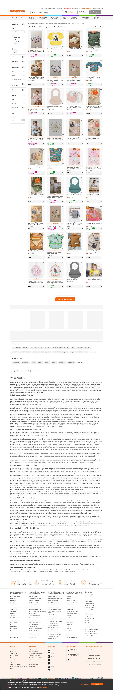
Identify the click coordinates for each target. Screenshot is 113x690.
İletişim (11, 668)
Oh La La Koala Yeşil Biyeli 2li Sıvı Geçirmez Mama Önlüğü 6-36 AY (74, 80)
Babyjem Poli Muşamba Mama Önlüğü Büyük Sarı (94, 280)
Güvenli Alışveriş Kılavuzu (15, 664)
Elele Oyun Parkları (33, 637)
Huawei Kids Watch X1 (89, 605)
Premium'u (19, 12)
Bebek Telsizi (69, 633)
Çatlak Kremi (69, 624)
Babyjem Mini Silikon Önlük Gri (73, 279)
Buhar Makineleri (13, 622)
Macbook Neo (88, 612)
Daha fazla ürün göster (65, 299)
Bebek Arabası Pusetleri (15, 596)
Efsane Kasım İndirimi (89, 603)
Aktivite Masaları (69, 604)
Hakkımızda (12, 649)
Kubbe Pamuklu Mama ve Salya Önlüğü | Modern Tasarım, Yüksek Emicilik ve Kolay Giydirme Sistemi (93, 49)
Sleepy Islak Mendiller (33, 596)
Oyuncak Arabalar (14, 613)
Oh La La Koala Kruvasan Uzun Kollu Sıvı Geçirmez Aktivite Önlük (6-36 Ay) (35, 108)
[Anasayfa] (28, 23)
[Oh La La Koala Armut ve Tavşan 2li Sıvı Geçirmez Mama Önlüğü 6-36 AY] (55, 68)
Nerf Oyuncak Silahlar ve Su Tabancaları (37, 611)
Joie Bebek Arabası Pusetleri (35, 602)
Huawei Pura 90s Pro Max (90, 607)
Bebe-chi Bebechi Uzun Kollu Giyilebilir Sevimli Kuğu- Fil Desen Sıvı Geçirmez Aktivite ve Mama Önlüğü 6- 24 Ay (94, 168)
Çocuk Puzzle (69, 617)
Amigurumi (68, 596)
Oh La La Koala (17, 37)
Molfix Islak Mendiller (33, 620)
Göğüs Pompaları (13, 626)
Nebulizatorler (13, 630)
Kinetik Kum (68, 628)
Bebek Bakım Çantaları (15, 617)
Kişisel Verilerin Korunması (15, 659)
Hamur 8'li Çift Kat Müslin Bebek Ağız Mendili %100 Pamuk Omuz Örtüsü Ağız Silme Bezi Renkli (36, 78)
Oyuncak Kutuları (70, 607)
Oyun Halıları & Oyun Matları (72, 600)
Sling (67, 626)
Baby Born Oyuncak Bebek (72, 637)
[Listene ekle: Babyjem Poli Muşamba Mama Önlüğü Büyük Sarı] (101, 263)
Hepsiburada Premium (86, 8)
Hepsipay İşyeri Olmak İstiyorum (35, 653)
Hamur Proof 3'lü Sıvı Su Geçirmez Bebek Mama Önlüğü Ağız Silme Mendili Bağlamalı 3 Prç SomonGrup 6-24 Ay (93, 137)
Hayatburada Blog (32, 649)
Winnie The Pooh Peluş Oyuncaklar (55, 621)
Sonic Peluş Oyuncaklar (52, 638)
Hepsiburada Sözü (89, 594)
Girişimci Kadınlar (67, 8)
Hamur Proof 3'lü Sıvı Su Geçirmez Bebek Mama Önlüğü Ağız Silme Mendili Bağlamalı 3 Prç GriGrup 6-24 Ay (94, 251)
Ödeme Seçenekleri (33, 662)
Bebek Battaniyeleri (70, 609)
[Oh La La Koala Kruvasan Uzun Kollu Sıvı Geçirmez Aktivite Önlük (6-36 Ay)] (36, 96)
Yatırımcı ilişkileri (13, 653)
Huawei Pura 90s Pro (89, 609)
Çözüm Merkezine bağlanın (94, 650)
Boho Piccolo (16, 41)
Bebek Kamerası (13, 633)
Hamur (15, 35)
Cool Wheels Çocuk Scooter (35, 617)
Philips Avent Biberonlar (34, 600)
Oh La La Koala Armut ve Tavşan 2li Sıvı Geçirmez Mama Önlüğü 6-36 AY (55, 80)
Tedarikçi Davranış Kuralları (34, 655)
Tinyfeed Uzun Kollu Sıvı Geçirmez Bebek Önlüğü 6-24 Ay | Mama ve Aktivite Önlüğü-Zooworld (93, 78)
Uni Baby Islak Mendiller (34, 624)
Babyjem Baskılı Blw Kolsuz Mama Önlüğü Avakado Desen (54, 253)
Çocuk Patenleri (13, 609)
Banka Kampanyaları (33, 664)
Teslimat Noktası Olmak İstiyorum (36, 659)
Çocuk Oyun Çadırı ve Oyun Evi (72, 611)
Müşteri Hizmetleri (76, 8)
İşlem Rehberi (32, 666)
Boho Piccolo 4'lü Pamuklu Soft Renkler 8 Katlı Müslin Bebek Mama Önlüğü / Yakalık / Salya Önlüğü (74, 107)
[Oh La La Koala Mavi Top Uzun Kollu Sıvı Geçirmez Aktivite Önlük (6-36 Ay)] (36, 127)
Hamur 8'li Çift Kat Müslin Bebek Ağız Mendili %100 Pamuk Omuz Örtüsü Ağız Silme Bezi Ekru (74, 49)
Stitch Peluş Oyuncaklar (53, 600)
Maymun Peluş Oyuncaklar (53, 607)
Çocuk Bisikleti (13, 602)
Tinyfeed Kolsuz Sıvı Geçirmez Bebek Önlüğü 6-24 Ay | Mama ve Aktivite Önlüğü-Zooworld (55, 166)
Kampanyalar (59, 8)
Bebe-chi (15, 45)
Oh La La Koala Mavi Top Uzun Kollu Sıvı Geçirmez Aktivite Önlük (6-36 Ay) (35, 139)
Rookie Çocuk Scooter (33, 613)
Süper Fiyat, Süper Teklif (50, 8)
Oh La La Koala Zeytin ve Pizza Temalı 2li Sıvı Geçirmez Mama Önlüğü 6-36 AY (55, 225)
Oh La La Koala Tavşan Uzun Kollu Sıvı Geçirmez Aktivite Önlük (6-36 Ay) (55, 197)
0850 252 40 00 (94, 658)
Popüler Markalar (88, 601)
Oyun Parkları (13, 600)
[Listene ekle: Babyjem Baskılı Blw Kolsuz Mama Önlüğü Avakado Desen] (62, 234)
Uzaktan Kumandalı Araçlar (72, 602)
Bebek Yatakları (13, 628)
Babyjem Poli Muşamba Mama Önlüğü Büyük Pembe (94, 224)
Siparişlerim (40, 8)
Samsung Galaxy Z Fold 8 (90, 627)
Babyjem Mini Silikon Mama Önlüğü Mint (74, 195)
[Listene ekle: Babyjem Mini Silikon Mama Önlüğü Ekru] (62, 90)
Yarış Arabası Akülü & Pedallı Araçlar (55, 598)
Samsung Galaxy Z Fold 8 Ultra (91, 629)
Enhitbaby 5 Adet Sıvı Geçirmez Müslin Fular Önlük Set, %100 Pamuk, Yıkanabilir (36, 251)
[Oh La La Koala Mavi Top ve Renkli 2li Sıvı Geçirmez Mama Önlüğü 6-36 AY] (36, 39)
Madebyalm (16, 43)
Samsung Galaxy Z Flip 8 (90, 631)
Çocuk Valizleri (69, 622)
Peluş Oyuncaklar (14, 604)
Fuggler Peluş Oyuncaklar (53, 623)
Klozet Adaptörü (69, 630)
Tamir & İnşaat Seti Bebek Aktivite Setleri (56, 619)
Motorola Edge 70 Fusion (90, 618)
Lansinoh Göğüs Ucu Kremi (34, 615)
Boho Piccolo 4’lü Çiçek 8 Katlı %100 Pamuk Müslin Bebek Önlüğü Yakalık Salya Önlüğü (35, 166)
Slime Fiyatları (13, 611)
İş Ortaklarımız (13, 651)
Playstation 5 (87, 616)
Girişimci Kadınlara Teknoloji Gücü (36, 657)
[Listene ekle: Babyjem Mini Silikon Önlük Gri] (82, 263)
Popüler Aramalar (88, 599)
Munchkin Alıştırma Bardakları (35, 609)
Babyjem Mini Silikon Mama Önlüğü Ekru (54, 107)
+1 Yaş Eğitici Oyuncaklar (53, 627)
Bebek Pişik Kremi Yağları (15, 607)
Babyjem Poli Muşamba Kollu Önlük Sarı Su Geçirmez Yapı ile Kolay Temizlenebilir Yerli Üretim (54, 49)
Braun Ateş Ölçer (32, 607)
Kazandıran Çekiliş (89, 614)
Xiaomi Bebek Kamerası (34, 626)
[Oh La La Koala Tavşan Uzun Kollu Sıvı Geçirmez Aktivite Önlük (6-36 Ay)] (55, 185)
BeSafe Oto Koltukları (70, 635)
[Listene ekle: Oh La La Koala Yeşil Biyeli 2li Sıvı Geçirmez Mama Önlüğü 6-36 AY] (82, 61)
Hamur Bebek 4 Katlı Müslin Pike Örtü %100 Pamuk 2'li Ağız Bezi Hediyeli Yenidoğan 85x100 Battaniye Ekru (93, 107)
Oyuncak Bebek (69, 615)
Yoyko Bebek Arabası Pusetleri (35, 628)
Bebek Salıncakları (14, 637)
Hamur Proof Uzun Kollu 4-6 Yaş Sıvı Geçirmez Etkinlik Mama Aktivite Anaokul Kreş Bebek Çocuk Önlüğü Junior (74, 224)
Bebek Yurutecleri (14, 620)
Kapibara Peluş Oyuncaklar (53, 632)
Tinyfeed (15, 50)
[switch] (23, 24)
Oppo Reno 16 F (88, 625)
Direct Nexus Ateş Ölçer (34, 635)
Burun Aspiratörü (13, 635)
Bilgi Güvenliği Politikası (15, 662)
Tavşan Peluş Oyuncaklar (53, 625)
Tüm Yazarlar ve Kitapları (90, 596)
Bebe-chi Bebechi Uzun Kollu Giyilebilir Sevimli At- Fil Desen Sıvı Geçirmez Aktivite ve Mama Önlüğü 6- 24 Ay (75, 168)
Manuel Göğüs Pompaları (53, 629)
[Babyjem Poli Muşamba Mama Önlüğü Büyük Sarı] (94, 270)
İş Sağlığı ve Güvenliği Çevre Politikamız (18, 666)
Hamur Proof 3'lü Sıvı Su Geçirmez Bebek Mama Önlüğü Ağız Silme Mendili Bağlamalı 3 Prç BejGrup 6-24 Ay (36, 224)
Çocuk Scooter (13, 598)
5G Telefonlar (88, 622)
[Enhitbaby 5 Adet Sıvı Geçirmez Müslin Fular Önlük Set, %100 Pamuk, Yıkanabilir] (36, 241)
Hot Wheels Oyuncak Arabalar (35, 598)
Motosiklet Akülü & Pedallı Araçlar (54, 596)
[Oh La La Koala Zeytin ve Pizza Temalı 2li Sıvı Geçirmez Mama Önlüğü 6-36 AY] (55, 214)
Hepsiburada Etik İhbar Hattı (94, 664)
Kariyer (11, 657)
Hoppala (68, 620)
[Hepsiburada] (17, 11)
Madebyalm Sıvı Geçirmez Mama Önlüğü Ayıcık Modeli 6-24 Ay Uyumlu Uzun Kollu (55, 139)
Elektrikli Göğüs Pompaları (53, 616)
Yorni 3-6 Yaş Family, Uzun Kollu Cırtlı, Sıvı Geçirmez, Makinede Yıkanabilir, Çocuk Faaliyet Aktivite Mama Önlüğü (94, 195)
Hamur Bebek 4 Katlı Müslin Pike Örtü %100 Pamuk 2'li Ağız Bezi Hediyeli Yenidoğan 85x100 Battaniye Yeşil (36, 195)
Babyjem (15, 39)
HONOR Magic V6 (89, 635)
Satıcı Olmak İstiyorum (33, 651)
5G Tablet (87, 620)
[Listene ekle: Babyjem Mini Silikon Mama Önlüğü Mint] (82, 178)
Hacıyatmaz (68, 598)
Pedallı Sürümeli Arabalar (71, 613)
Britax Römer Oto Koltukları (34, 633)
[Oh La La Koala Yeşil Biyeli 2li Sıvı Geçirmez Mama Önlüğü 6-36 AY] (74, 68)
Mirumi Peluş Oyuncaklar (53, 604)
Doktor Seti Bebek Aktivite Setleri (54, 609)
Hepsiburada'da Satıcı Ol (98, 8)
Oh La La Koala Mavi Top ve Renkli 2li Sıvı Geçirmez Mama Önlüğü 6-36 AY (36, 51)
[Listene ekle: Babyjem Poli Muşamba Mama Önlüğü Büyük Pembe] (101, 207)
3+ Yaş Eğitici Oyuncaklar (53, 636)
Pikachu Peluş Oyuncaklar (53, 602)
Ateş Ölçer (12, 615)
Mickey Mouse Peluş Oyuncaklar (54, 634)
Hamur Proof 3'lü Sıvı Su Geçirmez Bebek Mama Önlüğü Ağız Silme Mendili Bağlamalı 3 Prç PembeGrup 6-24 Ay (74, 137)
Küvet (11, 624)
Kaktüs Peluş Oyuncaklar (53, 614)
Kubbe (15, 47)
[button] (36, 55)
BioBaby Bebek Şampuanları (35, 622)
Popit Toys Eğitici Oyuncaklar (35, 630)
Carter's (15, 52)
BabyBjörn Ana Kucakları (34, 604)
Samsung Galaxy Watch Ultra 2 (91, 633)
